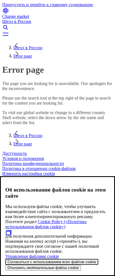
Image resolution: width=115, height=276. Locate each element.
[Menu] (57, 34)
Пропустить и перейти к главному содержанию (47, 4)
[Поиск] (57, 27)
